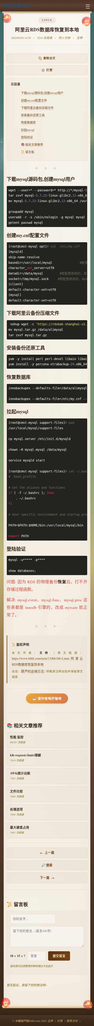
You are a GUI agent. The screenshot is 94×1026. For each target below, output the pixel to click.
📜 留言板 (27, 152)
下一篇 (47, 877)
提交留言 (59, 956)
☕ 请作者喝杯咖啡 (47, 698)
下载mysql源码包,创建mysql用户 (42, 93)
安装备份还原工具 (33, 115)
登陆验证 (27, 137)
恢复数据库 (28, 122)
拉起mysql (27, 130)
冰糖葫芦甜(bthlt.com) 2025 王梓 (34, 1021)
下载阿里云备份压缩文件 (37, 108)
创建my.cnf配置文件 (34, 100)
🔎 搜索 (47, 865)
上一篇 (47, 852)
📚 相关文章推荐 (32, 144)
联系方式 (72, 1021)
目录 (17, 84)
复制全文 (49, 58)
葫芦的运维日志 (16, 5)
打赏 (49, 70)
